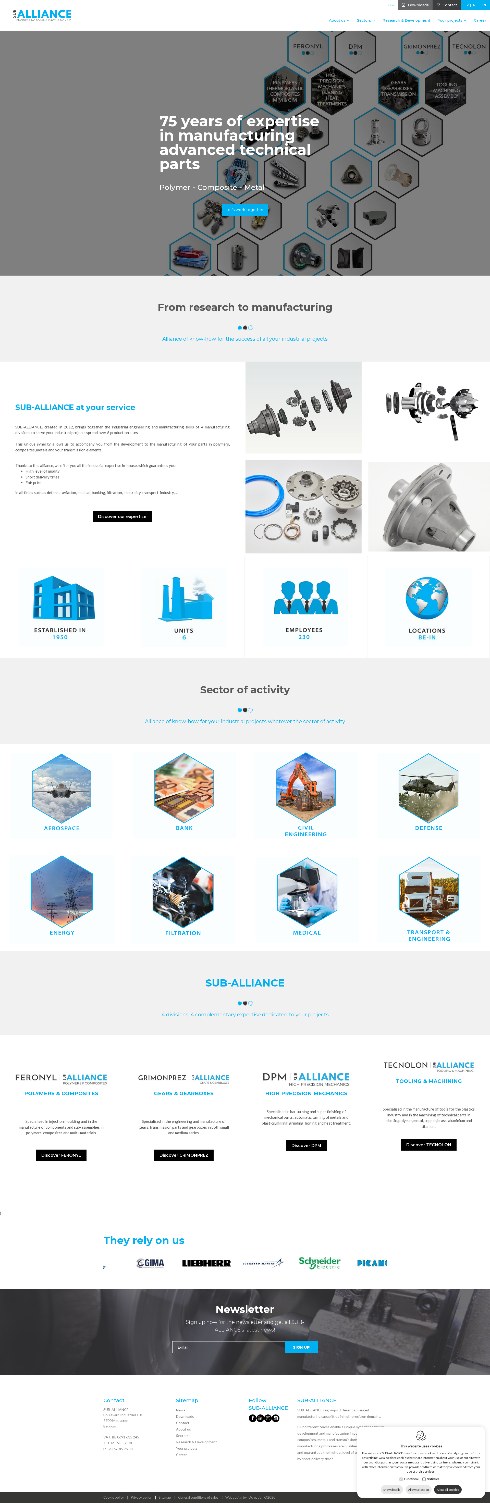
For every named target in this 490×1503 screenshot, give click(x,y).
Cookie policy (113, 1497)
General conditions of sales (198, 1497)
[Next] (382, 1264)
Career (480, 20)
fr (467, 5)
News (390, 5)
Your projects (187, 1448)
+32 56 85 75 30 (120, 1443)
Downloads (418, 5)
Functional (411, 1479)
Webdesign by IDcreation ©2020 (250, 1497)
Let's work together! (245, 209)
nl (475, 5)
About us (183, 1429)
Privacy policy (141, 1497)
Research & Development (406, 20)
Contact (450, 5)
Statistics (433, 1479)
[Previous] (107, 1264)
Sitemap (165, 1497)
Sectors (182, 1435)
